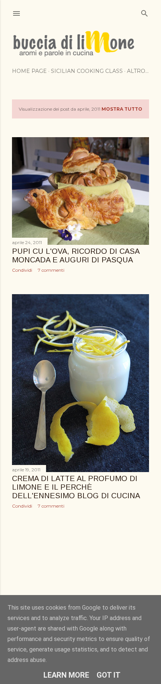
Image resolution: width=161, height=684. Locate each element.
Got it (109, 675)
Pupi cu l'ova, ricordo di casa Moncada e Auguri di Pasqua (75, 255)
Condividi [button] (22, 270)
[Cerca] (144, 11)
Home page (29, 71)
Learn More (66, 675)
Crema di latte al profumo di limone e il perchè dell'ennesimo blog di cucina (76, 487)
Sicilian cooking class (87, 71)
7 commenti (51, 270)
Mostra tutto (121, 109)
